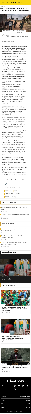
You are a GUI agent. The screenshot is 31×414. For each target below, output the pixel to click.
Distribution (4, 400)
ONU (13, 197)
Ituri (15, 191)
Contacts (3, 396)
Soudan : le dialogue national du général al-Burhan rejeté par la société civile (15, 367)
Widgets (3, 407)
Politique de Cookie (25, 396)
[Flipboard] (23, 386)
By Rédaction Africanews (8, 40)
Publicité (28, 400)
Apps (29, 403)
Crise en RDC (9, 194)
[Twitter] (19, 386)
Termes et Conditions (24, 393)
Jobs (2, 403)
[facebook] (27, 386)
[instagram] (15, 388)
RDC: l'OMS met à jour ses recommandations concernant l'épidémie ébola (12, 338)
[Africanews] (11, 2)
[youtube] (15, 386)
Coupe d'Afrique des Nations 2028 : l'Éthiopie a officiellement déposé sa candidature (14, 308)
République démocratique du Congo (14, 30)
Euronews (27, 407)
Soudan (4, 363)
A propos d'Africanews (7, 393)
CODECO (18, 194)
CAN (3, 304)
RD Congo (8, 191)
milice (7, 197)
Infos (3, 6)
